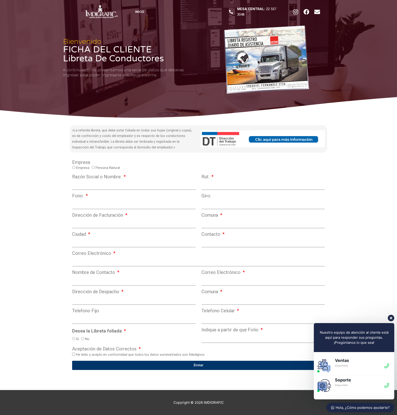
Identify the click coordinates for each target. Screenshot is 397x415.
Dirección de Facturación (98, 215)
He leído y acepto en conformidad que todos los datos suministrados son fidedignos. (140, 354)
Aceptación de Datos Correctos (105, 349)
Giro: (206, 196)
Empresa (81, 162)
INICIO (139, 12)
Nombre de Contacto (94, 272)
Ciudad (79, 234)
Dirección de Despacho (96, 291)
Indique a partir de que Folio (230, 330)
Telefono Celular (218, 310)
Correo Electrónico (92, 253)
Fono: (78, 196)
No (87, 339)
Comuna (210, 215)
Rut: (205, 176)
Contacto (211, 234)
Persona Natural (108, 168)
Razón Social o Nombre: (97, 176)
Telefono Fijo (85, 310)
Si (77, 339)
